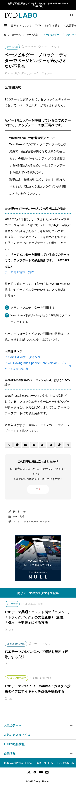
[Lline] (34, 445)
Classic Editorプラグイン (21, 357)
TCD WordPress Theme (18, 762)
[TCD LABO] (20, 15)
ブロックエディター (40, 73)
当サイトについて (21, 25)
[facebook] (35, 772)
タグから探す (52, 25)
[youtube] (41, 772)
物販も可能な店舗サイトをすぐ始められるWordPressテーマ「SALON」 (38, 5)
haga (23, 511)
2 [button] (39, 489)
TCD (38, 25)
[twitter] (28, 772)
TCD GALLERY (44, 762)
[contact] (47, 772)
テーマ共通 (18, 516)
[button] (5, 25)
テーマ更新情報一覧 (18, 272)
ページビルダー (17, 73)
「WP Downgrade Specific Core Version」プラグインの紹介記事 (35, 365)
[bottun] (72, 15)
